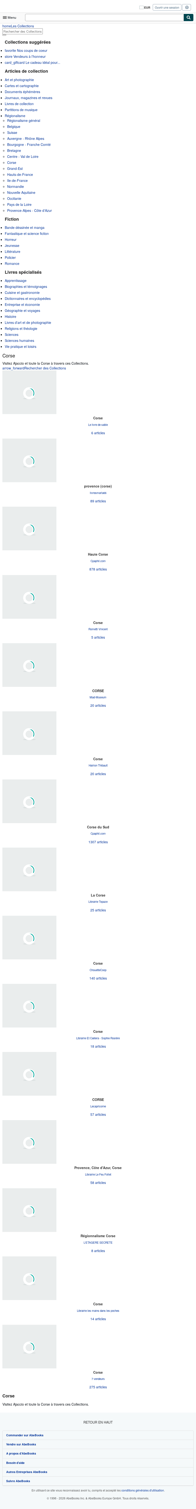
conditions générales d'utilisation (142, 1490)
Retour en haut (98, 1422)
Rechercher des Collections (34, 368)
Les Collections (18, 26)
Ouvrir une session (167, 7)
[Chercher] (188, 17)
